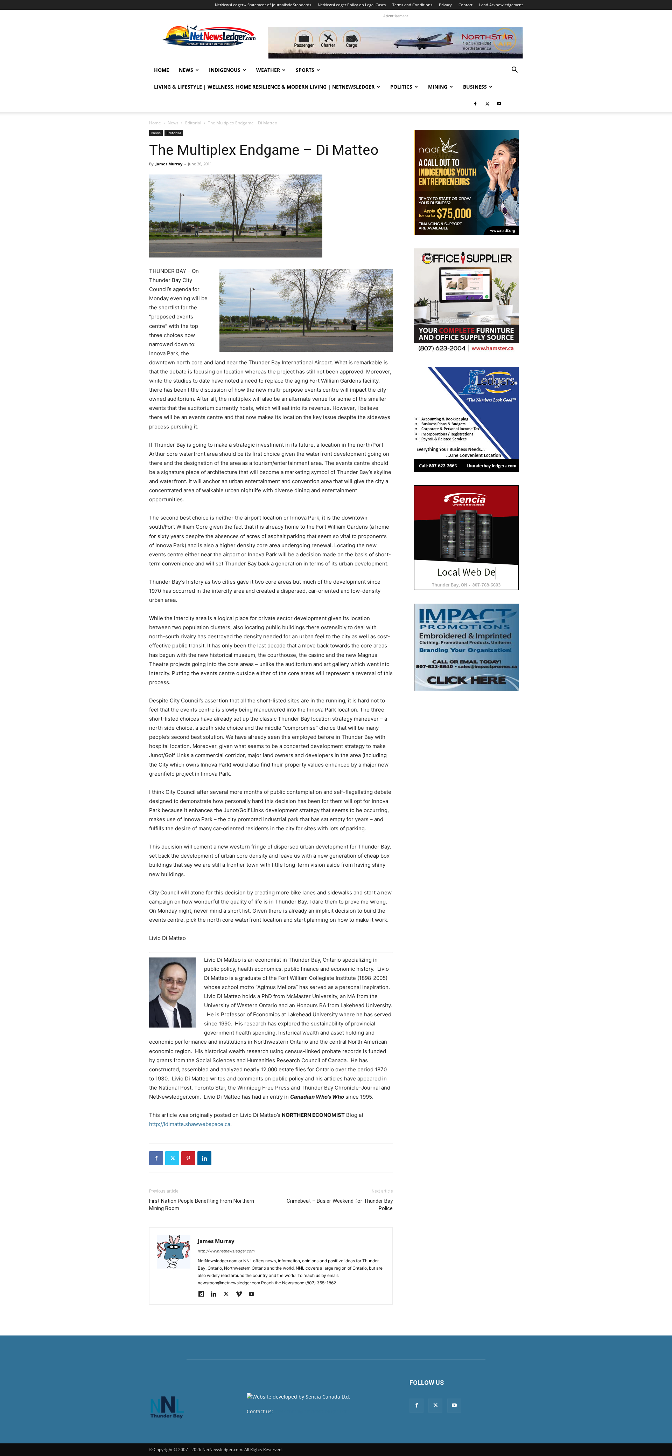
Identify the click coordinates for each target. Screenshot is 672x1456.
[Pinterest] (188, 1158)
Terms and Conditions (412, 4)
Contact (465, 4)
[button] (514, 70)
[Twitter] (487, 103)
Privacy (445, 4)
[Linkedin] (204, 1158)
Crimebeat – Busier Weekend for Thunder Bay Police (340, 1204)
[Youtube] (499, 103)
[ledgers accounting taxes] (466, 419)
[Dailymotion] (203, 1294)
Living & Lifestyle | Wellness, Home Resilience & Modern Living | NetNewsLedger (264, 86)
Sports (305, 70)
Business (475, 86)
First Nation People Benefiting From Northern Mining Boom (201, 1204)
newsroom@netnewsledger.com (312, 1411)
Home (161, 70)
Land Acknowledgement (501, 4)
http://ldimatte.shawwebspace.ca (189, 1124)
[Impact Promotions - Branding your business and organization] (466, 647)
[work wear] (466, 300)
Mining (437, 86)
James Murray (168, 163)
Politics (401, 86)
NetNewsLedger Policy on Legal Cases (352, 4)
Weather (268, 70)
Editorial (193, 123)
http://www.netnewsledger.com (226, 1251)
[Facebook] (475, 103)
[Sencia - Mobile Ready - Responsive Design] (466, 537)
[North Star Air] (395, 43)
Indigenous (224, 70)
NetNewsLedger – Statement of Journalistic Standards (263, 4)
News (186, 70)
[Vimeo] (241, 1294)
